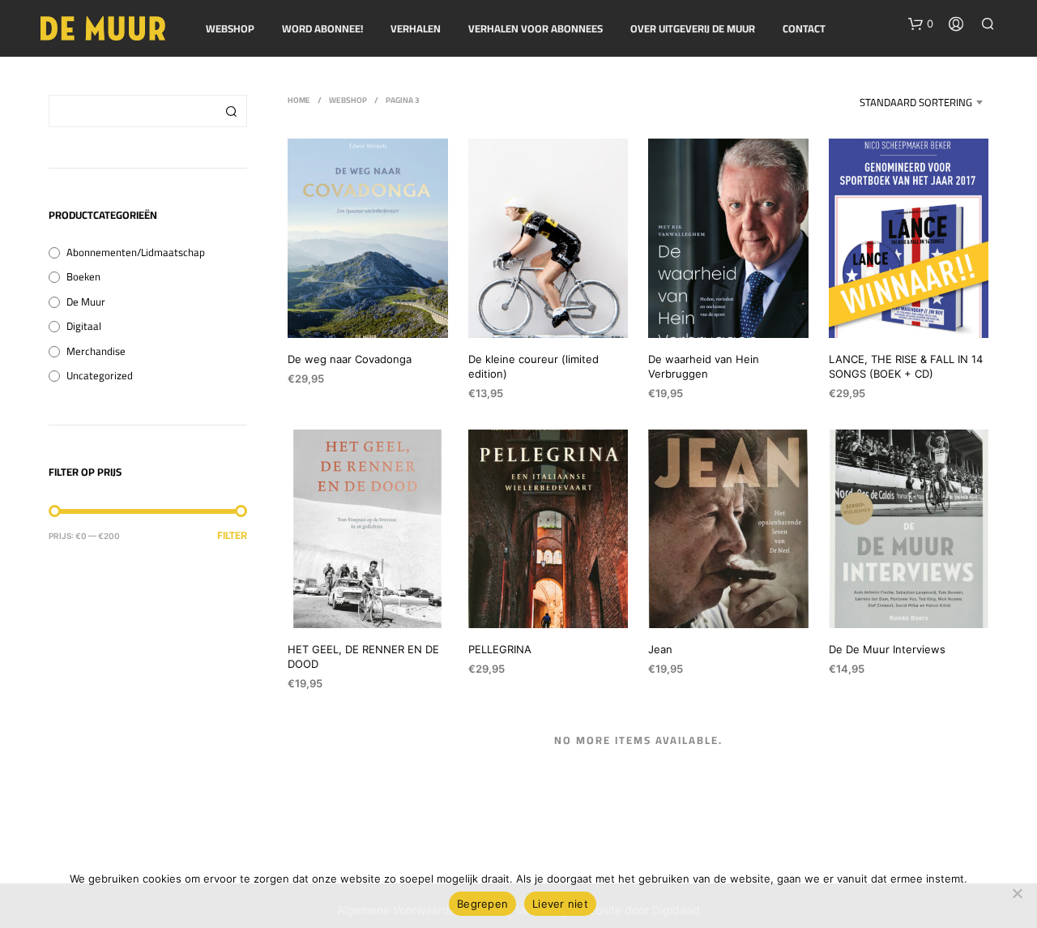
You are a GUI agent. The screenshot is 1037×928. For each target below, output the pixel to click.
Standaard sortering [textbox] (916, 102)
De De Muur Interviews (887, 649)
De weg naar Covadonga (350, 359)
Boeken (83, 276)
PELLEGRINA (499, 649)
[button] (920, 24)
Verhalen (415, 29)
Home (299, 100)
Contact (804, 29)
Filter (232, 535)
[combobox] (898, 102)
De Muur (85, 301)
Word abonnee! (322, 29)
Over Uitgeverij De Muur (692, 29)
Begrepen (482, 903)
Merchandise (96, 351)
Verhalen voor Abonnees (535, 29)
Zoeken (231, 111)
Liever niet (560, 903)
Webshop (230, 29)
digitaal (83, 326)
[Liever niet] (1017, 893)
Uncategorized (99, 375)
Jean (660, 649)
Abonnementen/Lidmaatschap (135, 252)
